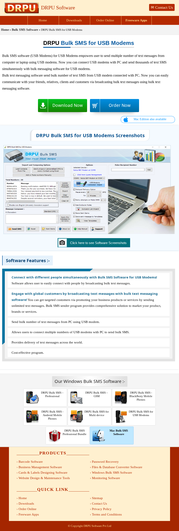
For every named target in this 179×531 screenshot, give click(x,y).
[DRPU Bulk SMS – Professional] (45, 389)
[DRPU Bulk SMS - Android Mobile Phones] (45, 408)
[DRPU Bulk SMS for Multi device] (90, 408)
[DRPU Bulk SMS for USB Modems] (89, 233)
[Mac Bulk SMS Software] (112, 427)
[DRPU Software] (22, 12)
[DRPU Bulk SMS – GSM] (90, 389)
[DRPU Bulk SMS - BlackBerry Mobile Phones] (134, 389)
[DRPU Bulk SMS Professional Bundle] (68, 427)
